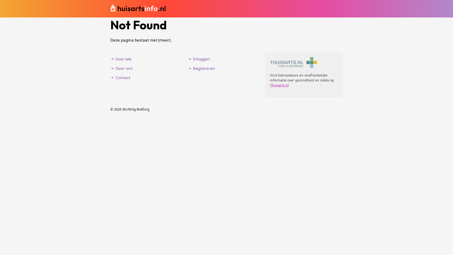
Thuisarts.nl (279, 85)
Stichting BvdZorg (135, 109)
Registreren (204, 68)
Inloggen (201, 59)
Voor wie (124, 59)
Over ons (124, 68)
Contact (123, 77)
